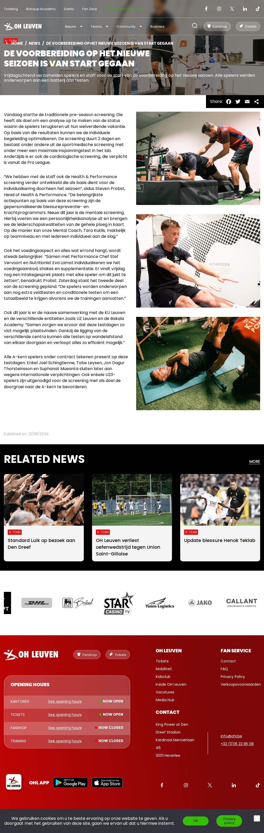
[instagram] (219, 8)
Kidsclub (163, 676)
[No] (257, 818)
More (254, 462)
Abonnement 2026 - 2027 (125, 9)
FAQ (224, 668)
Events (69, 9)
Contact (228, 661)
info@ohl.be (231, 736)
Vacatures (165, 692)
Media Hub (165, 699)
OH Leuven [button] (169, 651)
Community (126, 26)
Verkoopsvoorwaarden (241, 684)
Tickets (162, 661)
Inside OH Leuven (171, 684)
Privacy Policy (233, 676)
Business (157, 26)
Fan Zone (89, 9)
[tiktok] (257, 8)
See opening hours (65, 701)
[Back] (6, 43)
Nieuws (70, 26)
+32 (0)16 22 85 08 (237, 743)
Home (17, 43)
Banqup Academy (41, 9)
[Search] (195, 26)
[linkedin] (245, 8)
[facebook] (206, 8)
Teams (96, 26)
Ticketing (11, 9)
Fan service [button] (236, 651)
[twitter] (232, 8)
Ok (195, 820)
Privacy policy (229, 820)
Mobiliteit (164, 668)
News (34, 43)
